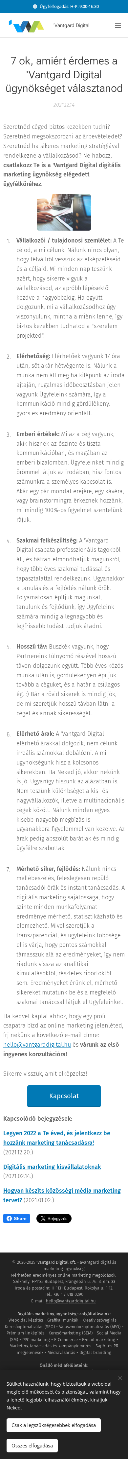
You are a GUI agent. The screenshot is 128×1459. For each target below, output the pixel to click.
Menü (118, 25)
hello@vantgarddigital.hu (37, 1044)
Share (20, 1218)
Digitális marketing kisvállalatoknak (52, 1167)
